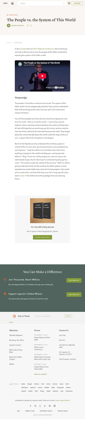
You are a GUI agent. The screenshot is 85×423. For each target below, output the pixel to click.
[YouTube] (50, 406)
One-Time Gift (74, 294)
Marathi (46, 387)
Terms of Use (30, 411)
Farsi (42, 384)
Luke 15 (23, 176)
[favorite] (28, 25)
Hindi (67, 384)
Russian (68, 387)
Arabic (23, 384)
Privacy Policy (63, 411)
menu (5, 3)
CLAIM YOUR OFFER (42, 237)
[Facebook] (30, 406)
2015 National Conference (43, 49)
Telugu (42, 391)
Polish (53, 387)
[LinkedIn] (54, 406)
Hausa (61, 384)
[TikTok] (45, 406)
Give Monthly (74, 280)
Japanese (33, 387)
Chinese (36, 384)
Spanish (23, 391)
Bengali (29, 384)
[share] (30, 25)
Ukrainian (55, 391)
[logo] (12, 3)
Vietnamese (69, 391)
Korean (40, 387)
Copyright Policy (46, 411)
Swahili (30, 391)
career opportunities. (62, 400)
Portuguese (60, 387)
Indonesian (24, 387)
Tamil (36, 391)
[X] (40, 406)
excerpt (23, 49)
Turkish (48, 391)
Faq (18, 411)
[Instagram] (35, 406)
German (55, 384)
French (48, 384)
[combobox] (39, 3)
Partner (77, 3)
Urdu (61, 391)
